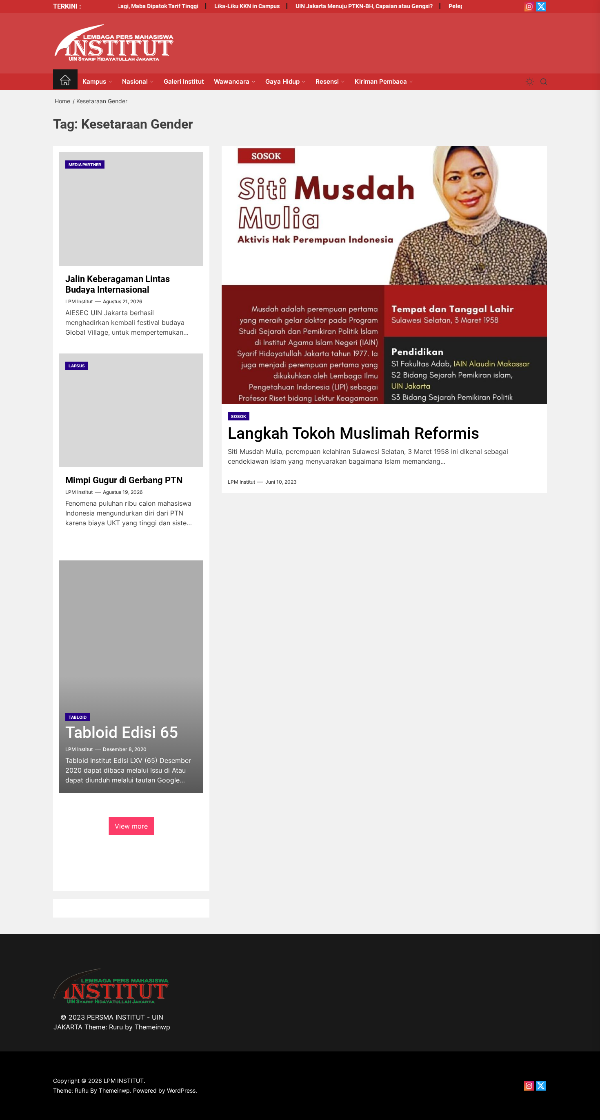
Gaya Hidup (282, 81)
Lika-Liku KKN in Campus (232, 6)
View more (131, 826)
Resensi (327, 81)
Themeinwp (152, 1027)
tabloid (78, 717)
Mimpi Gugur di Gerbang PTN (124, 480)
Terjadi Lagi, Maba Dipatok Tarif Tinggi (133, 6)
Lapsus (77, 365)
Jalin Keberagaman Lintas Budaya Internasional (117, 284)
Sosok (238, 416)
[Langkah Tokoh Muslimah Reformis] (384, 275)
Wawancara (231, 81)
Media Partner (85, 164)
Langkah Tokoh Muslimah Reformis (353, 433)
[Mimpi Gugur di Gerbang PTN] (131, 410)
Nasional (135, 81)
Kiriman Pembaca (381, 81)
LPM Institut (241, 482)
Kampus (94, 81)
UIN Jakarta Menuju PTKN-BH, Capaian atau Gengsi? (349, 6)
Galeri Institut (184, 81)
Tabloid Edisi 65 (121, 732)
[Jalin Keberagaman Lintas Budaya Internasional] (131, 209)
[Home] (65, 81)
